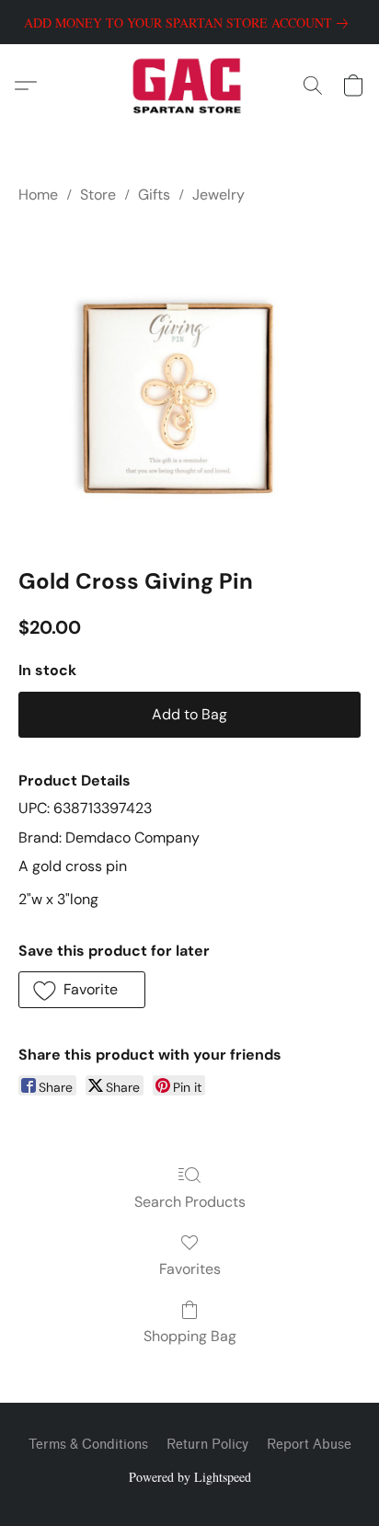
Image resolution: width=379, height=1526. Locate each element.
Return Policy (207, 1444)
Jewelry (218, 194)
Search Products (190, 1201)
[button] (190, 85)
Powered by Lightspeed (190, 1477)
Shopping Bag (190, 1336)
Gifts (154, 194)
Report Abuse (309, 1444)
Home (38, 194)
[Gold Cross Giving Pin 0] (189, 381)
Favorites (190, 1269)
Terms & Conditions (88, 1444)
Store (98, 194)
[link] (189, 23)
